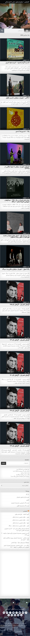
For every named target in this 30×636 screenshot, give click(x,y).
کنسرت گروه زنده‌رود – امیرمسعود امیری (18, 62)
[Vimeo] (18, 615)
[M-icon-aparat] (12, 615)
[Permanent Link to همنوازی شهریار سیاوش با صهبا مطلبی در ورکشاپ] (15, 154)
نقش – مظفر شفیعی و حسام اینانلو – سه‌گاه (19, 526)
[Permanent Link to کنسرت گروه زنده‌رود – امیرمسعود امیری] (15, 49)
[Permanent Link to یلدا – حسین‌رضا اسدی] (15, 118)
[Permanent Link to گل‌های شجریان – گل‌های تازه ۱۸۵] (15, 291)
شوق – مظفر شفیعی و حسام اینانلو (21, 523)
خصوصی (25, 511)
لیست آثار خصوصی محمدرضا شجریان (20, 503)
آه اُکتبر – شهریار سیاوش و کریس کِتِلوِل (18, 98)
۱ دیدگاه (26, 372)
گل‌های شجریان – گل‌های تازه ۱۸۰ (20, 375)
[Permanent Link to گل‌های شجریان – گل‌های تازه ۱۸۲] (15, 327)
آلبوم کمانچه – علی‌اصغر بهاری (22, 514)
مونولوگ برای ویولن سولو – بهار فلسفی (20, 543)
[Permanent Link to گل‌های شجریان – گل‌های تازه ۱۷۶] (15, 433)
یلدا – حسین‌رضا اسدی (23, 131)
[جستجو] (2, 31)
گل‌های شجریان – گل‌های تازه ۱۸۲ (20, 340)
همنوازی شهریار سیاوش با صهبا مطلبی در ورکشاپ (16, 167)
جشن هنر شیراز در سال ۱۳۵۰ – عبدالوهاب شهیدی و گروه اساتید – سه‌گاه (17, 201)
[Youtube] (20, 613)
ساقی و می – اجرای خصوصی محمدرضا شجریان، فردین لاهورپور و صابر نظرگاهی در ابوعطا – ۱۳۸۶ (16, 546)
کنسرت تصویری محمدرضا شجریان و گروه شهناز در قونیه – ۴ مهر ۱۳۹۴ (15, 534)
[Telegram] (13, 613)
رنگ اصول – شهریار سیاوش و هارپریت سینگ (16, 269)
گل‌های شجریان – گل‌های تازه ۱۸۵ (20, 304)
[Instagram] (16, 613)
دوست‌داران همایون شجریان (23, 497)
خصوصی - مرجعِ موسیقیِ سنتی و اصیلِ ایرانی (17, 2)
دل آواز (27, 494)
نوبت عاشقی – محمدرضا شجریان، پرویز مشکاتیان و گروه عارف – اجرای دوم (16, 539)
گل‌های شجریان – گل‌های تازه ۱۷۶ (20, 446)
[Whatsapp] (10, 613)
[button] (27, 31)
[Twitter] (23, 613)
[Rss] (9, 615)
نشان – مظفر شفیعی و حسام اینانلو (21, 520)
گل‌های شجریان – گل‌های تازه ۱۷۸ (20, 410)
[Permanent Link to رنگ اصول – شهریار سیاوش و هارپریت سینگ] (15, 256)
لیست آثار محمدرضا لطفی (23, 506)
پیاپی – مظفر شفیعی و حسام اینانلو (21, 517)
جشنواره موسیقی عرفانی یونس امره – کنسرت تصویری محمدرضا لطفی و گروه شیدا (16, 529)
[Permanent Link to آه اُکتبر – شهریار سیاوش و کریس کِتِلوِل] (15, 85)
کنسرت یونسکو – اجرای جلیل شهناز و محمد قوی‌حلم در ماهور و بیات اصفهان (16, 236)
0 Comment (25, 60)
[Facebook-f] (26, 613)
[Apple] (4, 613)
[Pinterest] (15, 615)
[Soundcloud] (21, 615)
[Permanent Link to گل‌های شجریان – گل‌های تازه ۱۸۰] (15, 362)
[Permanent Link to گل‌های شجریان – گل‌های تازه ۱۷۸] (15, 397)
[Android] (7, 613)
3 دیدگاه (26, 337)
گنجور (27, 500)
